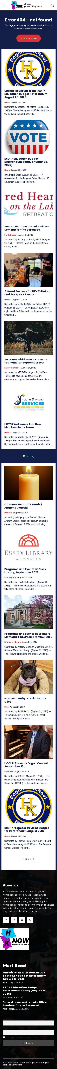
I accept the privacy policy (19, 1037)
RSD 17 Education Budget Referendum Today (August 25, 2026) (26, 162)
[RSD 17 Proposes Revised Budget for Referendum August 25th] (28, 806)
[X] (30, 920)
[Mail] (22, 920)
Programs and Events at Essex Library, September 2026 (25, 570)
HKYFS (7, 300)
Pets (6, 707)
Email (5, 1028)
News (7, 102)
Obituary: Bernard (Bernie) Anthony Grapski (23, 506)
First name (8, 1019)
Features (8, 771)
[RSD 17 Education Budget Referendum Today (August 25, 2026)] (28, 137)
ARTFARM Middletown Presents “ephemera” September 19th (25, 361)
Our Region (10, 577)
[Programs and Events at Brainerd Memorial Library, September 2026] (28, 612)
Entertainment (11, 368)
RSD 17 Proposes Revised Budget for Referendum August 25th (26, 829)
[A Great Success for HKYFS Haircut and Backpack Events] (28, 270)
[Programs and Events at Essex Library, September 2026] (28, 548)
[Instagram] (14, 920)
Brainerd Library (12, 642)
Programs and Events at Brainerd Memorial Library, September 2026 (28, 635)
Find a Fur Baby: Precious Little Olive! (25, 700)
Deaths (8, 513)
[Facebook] (6, 920)
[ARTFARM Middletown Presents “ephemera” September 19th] (28, 338)
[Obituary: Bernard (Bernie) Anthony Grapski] (28, 483)
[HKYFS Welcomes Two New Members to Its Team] (28, 403)
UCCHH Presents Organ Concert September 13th (26, 764)
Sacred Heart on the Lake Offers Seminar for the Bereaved (26, 228)
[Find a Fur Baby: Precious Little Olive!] (28, 677)
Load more (27, 859)
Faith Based (10, 235)
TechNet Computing (12, 1065)
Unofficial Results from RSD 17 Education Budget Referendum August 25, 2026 (25, 94)
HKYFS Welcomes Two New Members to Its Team (22, 425)
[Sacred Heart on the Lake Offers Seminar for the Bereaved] (28, 205)
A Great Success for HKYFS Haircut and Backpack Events (27, 292)
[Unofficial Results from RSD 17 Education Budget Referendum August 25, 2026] (28, 69)
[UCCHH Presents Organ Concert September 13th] (28, 742)
